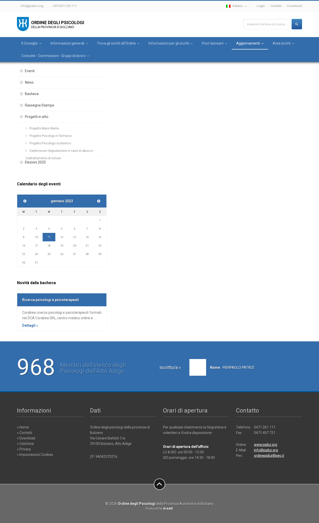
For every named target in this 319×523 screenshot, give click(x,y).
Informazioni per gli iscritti (169, 43)
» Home (23, 427)
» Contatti (24, 433)
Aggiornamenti (248, 43)
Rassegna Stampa (39, 105)
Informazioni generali (67, 43)
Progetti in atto (36, 117)
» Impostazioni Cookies (35, 455)
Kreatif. (168, 508)
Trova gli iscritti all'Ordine (116, 43)
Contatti (276, 6)
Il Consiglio (29, 43)
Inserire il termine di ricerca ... (267, 24)
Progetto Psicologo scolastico (50, 143)
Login (261, 6)
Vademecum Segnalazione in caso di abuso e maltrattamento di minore (59, 152)
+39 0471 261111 (65, 6)
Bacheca (32, 94)
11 (49, 237)
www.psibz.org (265, 445)
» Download (26, 438)
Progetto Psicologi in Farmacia (50, 136)
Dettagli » (30, 325)
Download (294, 6)
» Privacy (24, 449)
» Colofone (25, 444)
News (29, 82)
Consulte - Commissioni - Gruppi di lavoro (53, 56)
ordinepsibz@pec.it (269, 456)
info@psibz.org (32, 6)
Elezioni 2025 (35, 162)
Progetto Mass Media (44, 128)
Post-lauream (213, 43)
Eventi (30, 71)
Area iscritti (282, 43)
